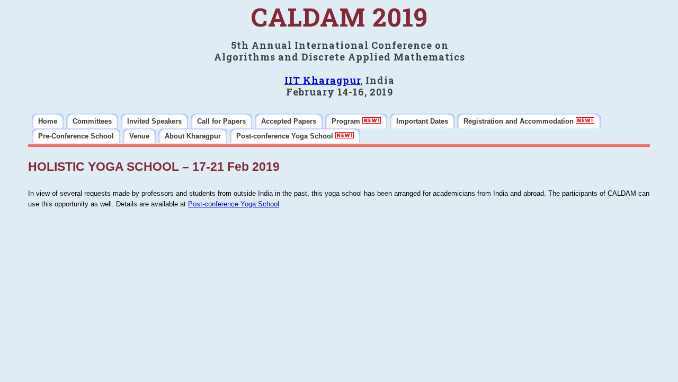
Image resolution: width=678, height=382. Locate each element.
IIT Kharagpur (322, 80)
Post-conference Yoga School (233, 204)
